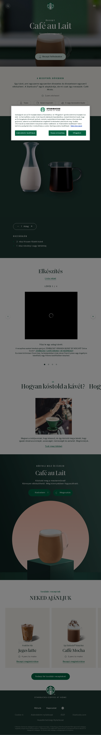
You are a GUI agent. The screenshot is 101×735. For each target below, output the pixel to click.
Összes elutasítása (57, 133)
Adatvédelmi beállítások (25, 133)
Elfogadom (77, 133)
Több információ (76, 126)
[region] (50, 123)
